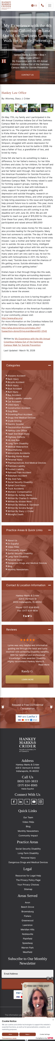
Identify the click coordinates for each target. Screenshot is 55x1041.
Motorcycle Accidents (19, 453)
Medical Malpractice (18, 446)
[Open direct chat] (48, 979)
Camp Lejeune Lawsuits (20, 398)
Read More (43, 664)
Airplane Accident (16, 375)
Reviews (11, 629)
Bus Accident (14, 395)
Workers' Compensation (20, 491)
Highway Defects (16, 437)
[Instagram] (40, 801)
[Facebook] (14, 801)
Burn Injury (13, 391)
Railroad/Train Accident (19, 472)
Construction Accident (19, 408)
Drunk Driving (14, 421)
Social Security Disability (20, 482)
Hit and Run (14, 440)
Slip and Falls (14, 479)
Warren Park (27, 947)
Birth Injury (13, 385)
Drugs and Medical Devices (22, 417)
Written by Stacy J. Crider (21, 511)
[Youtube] (34, 801)
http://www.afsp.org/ (12, 318)
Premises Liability (16, 466)
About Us (12, 540)
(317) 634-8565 (31, 607)
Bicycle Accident (16, 382)
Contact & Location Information (26, 585)
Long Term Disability (18, 443)
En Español (13, 543)
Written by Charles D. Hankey (22, 498)
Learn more (28, 679)
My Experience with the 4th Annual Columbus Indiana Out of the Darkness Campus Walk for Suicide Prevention (27, 341)
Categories (13, 365)
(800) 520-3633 (27, 781)
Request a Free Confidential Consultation (27, 706)
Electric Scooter (16, 424)
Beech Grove (27, 907)
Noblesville (27, 934)
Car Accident (14, 401)
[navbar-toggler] (49, 5)
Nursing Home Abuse (18, 456)
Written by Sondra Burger (20, 508)
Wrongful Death (15, 514)
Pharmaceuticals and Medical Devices (27, 462)
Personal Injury (15, 459)
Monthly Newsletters (18, 569)
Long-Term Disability (18, 556)
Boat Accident (15, 388)
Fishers (27, 916)
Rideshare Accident (17, 475)
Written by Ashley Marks (20, 495)
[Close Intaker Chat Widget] (52, 979)
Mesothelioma (15, 450)
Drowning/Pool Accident (20, 414)
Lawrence (27, 925)
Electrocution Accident (19, 427)
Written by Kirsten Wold (20, 501)
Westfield (27, 952)
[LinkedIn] (20, 801)
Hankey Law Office (17, 430)
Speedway (27, 943)
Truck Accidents (16, 488)
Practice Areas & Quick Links (24, 530)
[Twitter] (27, 801)
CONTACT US (27, 75)
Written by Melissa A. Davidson (23, 504)
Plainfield (27, 938)
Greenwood (27, 920)
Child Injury (13, 404)
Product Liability (16, 469)
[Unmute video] (38, 1005)
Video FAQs (13, 547)
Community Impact (17, 550)
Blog (10, 566)
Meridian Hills (27, 929)
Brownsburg (27, 911)
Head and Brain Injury (19, 433)
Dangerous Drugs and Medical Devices (27, 563)
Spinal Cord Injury (17, 485)
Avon (27, 902)
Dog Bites (12, 411)
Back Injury (13, 379)
